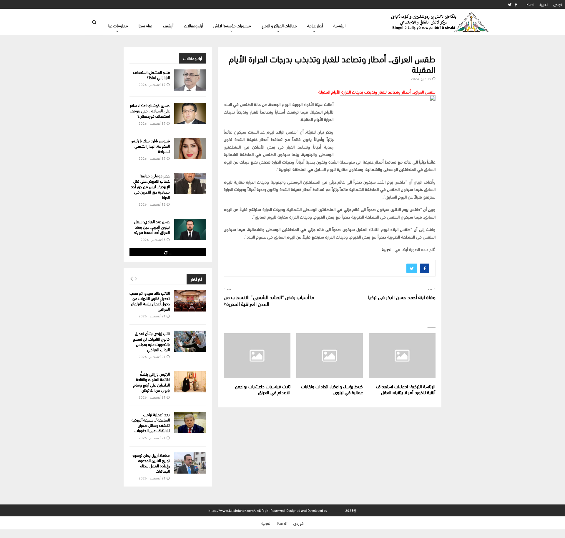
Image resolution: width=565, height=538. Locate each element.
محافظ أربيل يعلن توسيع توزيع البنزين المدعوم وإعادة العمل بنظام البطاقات (151, 463)
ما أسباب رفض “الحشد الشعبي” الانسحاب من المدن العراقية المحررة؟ (269, 300)
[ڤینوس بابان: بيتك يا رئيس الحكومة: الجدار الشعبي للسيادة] (190, 148)
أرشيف (168, 25)
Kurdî (530, 4)
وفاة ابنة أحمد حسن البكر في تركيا (402, 297)
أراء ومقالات (193, 25)
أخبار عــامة (315, 25)
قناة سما (145, 25)
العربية (543, 4)
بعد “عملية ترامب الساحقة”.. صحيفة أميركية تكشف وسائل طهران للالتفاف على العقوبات (151, 422)
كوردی (557, 4)
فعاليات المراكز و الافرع (279, 25)
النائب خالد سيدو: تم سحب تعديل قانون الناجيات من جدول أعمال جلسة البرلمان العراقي (149, 301)
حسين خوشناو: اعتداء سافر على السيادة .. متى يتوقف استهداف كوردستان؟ (150, 110)
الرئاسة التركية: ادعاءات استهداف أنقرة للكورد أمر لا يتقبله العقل (406, 389)
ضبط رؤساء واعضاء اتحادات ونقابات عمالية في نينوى (332, 389)
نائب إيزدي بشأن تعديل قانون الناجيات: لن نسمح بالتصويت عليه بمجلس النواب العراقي (151, 341)
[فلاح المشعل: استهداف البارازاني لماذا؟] (190, 80)
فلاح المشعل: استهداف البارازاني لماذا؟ (151, 74)
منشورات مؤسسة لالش (232, 25)
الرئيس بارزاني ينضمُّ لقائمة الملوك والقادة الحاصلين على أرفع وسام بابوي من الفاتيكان (151, 382)
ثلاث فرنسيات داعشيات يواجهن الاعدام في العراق (262, 389)
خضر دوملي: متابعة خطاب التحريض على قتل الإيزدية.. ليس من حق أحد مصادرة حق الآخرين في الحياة (150, 186)
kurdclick (335, 510)
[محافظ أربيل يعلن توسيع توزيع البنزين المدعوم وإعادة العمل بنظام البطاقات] (190, 463)
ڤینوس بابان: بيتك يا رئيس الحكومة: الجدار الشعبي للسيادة (150, 145)
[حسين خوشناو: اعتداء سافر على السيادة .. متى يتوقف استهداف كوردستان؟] (190, 113)
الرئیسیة (339, 25)
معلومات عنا (118, 25)
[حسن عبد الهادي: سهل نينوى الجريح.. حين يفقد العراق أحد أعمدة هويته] (190, 229)
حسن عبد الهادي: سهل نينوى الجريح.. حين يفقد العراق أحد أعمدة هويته (152, 226)
